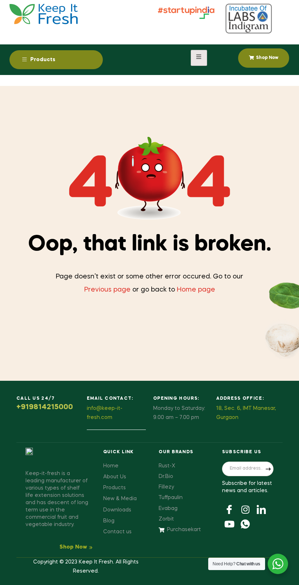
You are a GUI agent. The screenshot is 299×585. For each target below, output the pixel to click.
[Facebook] (229, 508)
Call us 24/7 (35, 398)
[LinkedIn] (261, 508)
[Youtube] (229, 523)
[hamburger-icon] (199, 58)
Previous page (107, 289)
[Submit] (268, 469)
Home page (196, 289)
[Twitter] (245, 508)
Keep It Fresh (96, 562)
